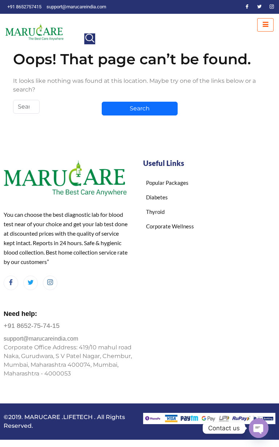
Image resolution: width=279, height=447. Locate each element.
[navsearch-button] (89, 38)
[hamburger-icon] (265, 25)
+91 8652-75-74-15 (32, 325)
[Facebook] (247, 6)
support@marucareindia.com (41, 339)
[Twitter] (259, 6)
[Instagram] (271, 6)
